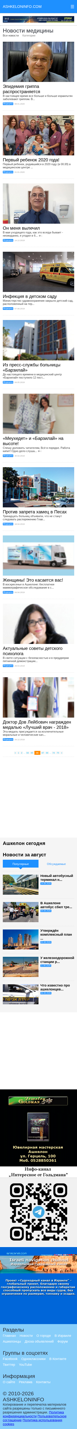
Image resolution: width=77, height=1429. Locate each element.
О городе (43, 1336)
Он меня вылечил (21, 228)
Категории (28, 35)
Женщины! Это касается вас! (33, 580)
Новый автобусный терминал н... (56, 878)
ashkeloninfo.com (22, 6)
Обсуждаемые (56, 864)
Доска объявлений (39, 1341)
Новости (26, 1336)
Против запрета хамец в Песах (35, 511)
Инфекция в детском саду (30, 296)
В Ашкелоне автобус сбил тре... (56, 905)
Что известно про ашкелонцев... (55, 987)
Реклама (25, 1382)
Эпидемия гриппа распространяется (21, 89)
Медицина (8, 103)
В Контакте (57, 1359)
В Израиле (63, 1336)
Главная (9, 1336)
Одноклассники (33, 1359)
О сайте (9, 1382)
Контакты (43, 1382)
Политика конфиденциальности (33, 1414)
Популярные (21, 864)
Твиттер (9, 1365)
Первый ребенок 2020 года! (31, 159)
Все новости (11, 35)
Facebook (10, 1359)
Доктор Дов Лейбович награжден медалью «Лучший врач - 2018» (37, 724)
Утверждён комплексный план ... (56, 934)
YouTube (25, 1365)
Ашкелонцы (12, 1341)
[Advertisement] (38, 799)
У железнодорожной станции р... (57, 960)
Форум (62, 1341)
